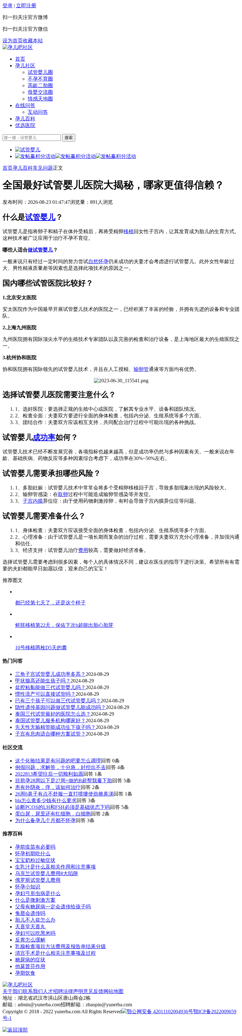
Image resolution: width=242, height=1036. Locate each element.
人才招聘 (53, 991)
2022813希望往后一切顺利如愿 (49, 774)
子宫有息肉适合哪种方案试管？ (50, 733)
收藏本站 (33, 40)
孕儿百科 (25, 118)
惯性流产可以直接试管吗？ (45, 694)
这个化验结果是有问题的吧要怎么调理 (58, 760)
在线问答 (25, 105)
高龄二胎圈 (40, 85)
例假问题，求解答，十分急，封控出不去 (60, 767)
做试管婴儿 (40, 249)
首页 (20, 59)
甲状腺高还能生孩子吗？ (43, 680)
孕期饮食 (25, 973)
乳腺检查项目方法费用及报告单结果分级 (60, 946)
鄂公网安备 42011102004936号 (160, 1011)
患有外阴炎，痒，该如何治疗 (48, 787)
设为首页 (13, 40)
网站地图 (113, 991)
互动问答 (38, 112)
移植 (129, 231)
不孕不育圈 (40, 79)
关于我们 (13, 991)
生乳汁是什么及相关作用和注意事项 (55, 866)
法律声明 (73, 991)
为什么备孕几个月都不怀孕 (45, 820)
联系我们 (33, 991)
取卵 (63, 494)
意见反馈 (93, 991)
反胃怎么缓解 (30, 939)
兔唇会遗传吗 (30, 913)
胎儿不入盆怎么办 (35, 920)
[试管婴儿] (18, 47)
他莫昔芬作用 (30, 966)
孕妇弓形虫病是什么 (37, 893)
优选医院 (25, 125)
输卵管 (141, 369)
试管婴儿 (40, 217)
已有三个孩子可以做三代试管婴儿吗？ (58, 700)
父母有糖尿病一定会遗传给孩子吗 (53, 906)
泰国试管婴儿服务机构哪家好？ (50, 720)
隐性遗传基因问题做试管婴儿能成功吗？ (60, 707)
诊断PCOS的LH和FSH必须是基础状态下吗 (62, 807)
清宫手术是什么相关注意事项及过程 (55, 953)
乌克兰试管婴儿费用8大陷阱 (46, 873)
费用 (83, 550)
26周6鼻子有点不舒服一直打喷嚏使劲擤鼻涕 (64, 794)
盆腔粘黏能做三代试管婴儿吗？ (50, 687)
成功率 (44, 437)
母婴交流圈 (40, 92)
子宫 (28, 501)
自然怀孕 (98, 261)
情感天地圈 (40, 98)
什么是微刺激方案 (35, 900)
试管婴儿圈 (40, 72)
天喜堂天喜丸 (30, 926)
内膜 (38, 501)
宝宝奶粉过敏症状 (35, 860)
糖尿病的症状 (30, 959)
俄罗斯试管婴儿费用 (37, 880)
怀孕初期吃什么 (32, 853)
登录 (8, 5)
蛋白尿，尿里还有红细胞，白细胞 (53, 813)
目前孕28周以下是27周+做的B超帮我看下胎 (63, 780)
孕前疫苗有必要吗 (35, 847)
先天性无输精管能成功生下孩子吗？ (55, 727)
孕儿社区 (25, 65)
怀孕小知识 (27, 886)
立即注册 (26, 5)
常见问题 (43, 168)
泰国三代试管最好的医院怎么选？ (53, 714)
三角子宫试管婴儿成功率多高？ (50, 674)
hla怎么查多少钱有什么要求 (46, 800)
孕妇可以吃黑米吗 (35, 933)
